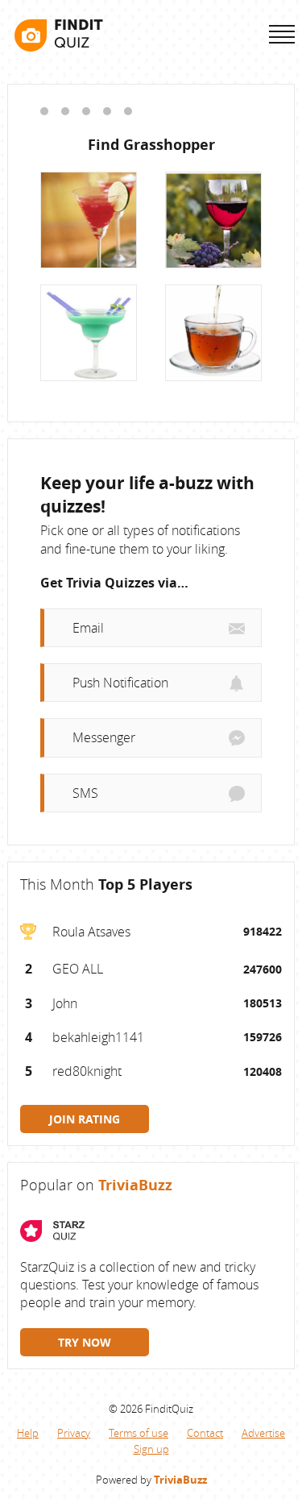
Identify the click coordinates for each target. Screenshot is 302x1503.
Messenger (103, 737)
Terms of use (138, 1433)
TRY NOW (84, 1342)
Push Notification (120, 682)
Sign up (151, 1449)
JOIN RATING (84, 1119)
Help (28, 1433)
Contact (205, 1433)
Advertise (263, 1433)
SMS (85, 793)
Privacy (73, 1433)
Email (88, 628)
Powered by (151, 1479)
